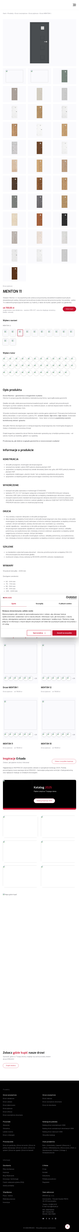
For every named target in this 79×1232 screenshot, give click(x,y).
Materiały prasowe (9, 1199)
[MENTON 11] (20, 715)
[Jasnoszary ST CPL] (14, 202)
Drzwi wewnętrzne (21, 13)
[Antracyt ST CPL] (39, 42)
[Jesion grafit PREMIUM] (39, 202)
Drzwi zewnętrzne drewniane (52, 1102)
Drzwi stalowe (47, 1098)
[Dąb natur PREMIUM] (39, 112)
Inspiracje (6, 1172)
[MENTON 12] (58, 658)
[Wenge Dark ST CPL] (14, 184)
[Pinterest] (55, 1219)
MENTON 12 (46, 687)
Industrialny (51, 1145)
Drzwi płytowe (33, 13)
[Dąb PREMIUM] (64, 166)
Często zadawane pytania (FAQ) (13, 1182)
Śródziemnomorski (48, 1153)
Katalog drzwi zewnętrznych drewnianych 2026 (58, 1128)
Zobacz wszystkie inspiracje (64, 761)
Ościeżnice (6, 1128)
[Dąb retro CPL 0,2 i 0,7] (14, 130)
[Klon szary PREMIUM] (64, 237)
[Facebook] (46, 1219)
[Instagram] (52, 1219)
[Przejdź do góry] (67, 1226)
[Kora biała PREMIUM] (14, 255)
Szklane (56, 1150)
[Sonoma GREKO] (14, 166)
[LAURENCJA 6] (11, 852)
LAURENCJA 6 (27, 845)
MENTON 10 (46, 743)
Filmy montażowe (8, 1169)
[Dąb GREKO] (39, 166)
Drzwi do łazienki (27, 1150)
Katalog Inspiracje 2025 (44, 801)
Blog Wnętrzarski (8, 1176)
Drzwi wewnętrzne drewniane (13, 1115)
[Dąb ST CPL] (64, 184)
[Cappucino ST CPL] (39, 94)
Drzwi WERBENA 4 (66, 845)
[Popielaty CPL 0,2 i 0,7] (64, 255)
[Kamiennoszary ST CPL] (14, 94)
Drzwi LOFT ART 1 (28, 820)
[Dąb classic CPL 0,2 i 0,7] (64, 130)
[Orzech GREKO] (14, 273)
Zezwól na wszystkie (64, 633)
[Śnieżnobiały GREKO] (39, 130)
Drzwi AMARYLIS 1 (66, 820)
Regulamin (45, 1182)
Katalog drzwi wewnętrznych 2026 (53, 1125)
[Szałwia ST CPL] (64, 76)
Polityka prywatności (49, 1179)
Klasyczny (66, 1145)
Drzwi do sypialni (15, 1150)
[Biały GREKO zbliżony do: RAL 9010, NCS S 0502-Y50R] (64, 112)
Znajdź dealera (11, 1066)
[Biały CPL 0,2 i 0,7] (39, 255)
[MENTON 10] (58, 715)
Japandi (59, 1145)
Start (4, 13)
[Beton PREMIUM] (14, 148)
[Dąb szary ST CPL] (39, 237)
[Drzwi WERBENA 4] (50, 852)
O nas (44, 1169)
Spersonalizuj (38, 633)
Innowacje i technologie (10, 1179)
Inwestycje (6, 1202)
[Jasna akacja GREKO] (14, 220)
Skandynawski (47, 1150)
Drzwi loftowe (7, 1112)
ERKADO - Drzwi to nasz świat (12, 4)
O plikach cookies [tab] (65, 603)
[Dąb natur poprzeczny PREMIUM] (64, 202)
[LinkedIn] (49, 1219)
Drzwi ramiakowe (8, 1098)
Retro (73, 1148)
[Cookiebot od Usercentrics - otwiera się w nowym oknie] (68, 597)
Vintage (62, 1150)
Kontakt (45, 1172)
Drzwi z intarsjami (9, 1135)
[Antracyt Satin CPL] (14, 76)
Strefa (8, 1186)
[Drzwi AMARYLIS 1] (50, 827)
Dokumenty (46, 1176)
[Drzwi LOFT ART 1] (11, 827)
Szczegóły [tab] (39, 603)
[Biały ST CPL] (64, 148)
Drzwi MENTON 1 (10, 687)
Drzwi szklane (7, 1102)
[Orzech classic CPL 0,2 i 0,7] (39, 148)
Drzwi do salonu (22, 1148)
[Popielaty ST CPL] (64, 94)
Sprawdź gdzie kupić (29, 830)
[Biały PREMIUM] (14, 112)
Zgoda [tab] (13, 603)
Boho (44, 1145)
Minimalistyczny (54, 1148)
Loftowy (45, 1148)
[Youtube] (43, 1219)
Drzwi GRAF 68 (27, 870)
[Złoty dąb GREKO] (39, 220)
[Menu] (74, 5)
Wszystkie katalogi (48, 1135)
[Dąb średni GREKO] (39, 184)
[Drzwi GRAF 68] (11, 876)
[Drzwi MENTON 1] (20, 658)
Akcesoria (6, 1125)
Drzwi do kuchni (22, 1145)
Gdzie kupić (69, 309)
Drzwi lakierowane (9, 1105)
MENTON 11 (8, 743)
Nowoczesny (65, 1148)
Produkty (10, 13)
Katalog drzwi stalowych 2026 (52, 1132)
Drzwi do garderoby (9, 1145)
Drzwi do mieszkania (49, 1105)
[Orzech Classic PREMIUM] (39, 76)
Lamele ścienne (8, 1132)
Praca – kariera (8, 1196)
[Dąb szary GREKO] (14, 237)
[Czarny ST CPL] (64, 220)
